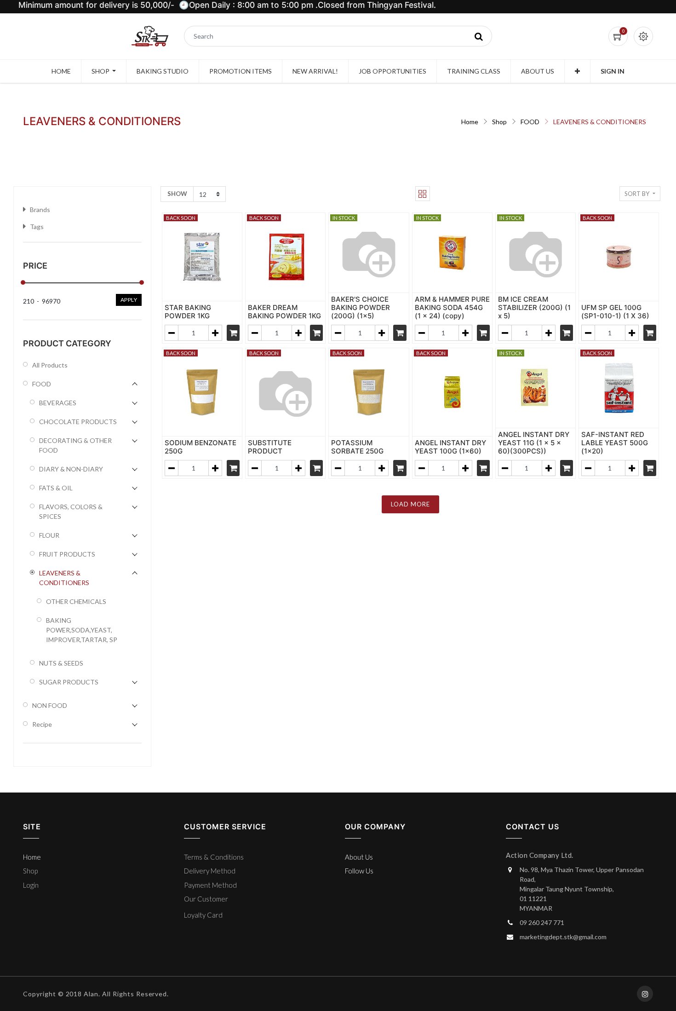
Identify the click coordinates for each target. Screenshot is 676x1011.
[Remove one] (171, 333)
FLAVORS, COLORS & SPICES (71, 511)
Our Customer (206, 899)
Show (177, 193)
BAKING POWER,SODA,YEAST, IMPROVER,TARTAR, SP (81, 629)
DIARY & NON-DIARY (71, 469)
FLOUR (49, 535)
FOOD (530, 122)
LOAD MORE (410, 504)
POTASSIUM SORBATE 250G (357, 446)
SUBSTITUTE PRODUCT (270, 446)
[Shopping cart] (233, 333)
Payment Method (210, 885)
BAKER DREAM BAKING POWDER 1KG (284, 311)
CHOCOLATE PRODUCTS (78, 421)
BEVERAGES (57, 403)
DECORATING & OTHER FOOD (75, 445)
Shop (499, 122)
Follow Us (359, 871)
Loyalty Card (203, 915)
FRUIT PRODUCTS (67, 554)
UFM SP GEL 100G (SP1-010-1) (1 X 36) (615, 311)
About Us (359, 857)
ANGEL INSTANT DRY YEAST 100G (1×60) (450, 446)
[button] (577, 71)
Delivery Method (209, 871)
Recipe (42, 724)
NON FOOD (49, 705)
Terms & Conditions (214, 857)
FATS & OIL (56, 488)
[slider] (23, 282)
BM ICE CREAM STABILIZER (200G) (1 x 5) (534, 307)
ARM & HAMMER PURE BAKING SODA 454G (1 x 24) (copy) (452, 307)
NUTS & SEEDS (61, 663)
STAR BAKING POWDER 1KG (188, 311)
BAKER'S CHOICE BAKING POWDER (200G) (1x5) (360, 307)
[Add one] (215, 333)
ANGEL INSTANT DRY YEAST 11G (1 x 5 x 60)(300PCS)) (533, 442)
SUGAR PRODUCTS (68, 682)
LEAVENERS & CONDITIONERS (599, 122)
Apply (128, 299)
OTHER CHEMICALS (76, 601)
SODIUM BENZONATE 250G (200, 446)
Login (31, 885)
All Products (50, 365)
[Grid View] (422, 193)
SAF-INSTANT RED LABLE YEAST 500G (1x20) (614, 442)
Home (469, 122)
